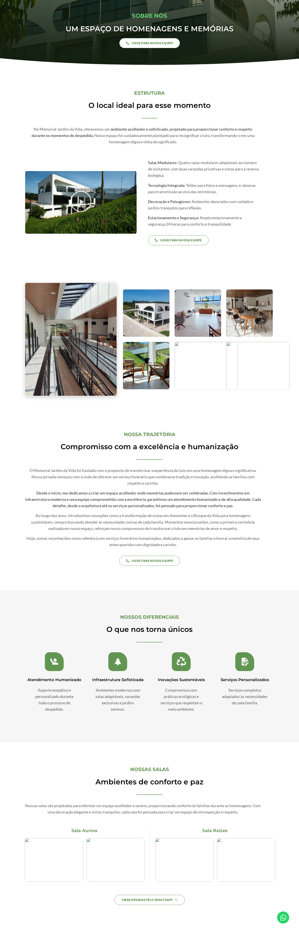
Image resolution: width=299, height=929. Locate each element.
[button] (81, 202)
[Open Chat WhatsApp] (283, 917)
